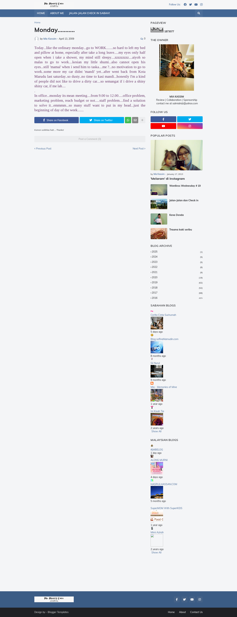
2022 (177, 267)
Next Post (138, 148)
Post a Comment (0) (90, 139)
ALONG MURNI (159, 460)
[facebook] (185, 4)
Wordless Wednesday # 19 (185, 185)
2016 (177, 297)
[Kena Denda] (159, 219)
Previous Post (43, 148)
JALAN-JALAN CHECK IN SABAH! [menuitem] (89, 13)
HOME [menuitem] (41, 13)
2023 (177, 261)
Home (37, 22)
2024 (177, 256)
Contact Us (196, 612)
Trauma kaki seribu (180, 229)
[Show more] (142, 120)
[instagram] (201, 4)
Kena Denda (176, 215)
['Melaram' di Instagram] (177, 155)
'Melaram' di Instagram (168, 179)
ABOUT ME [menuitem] (57, 13)
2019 (177, 282)
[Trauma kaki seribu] (159, 233)
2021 (177, 272)
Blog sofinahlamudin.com (164, 339)
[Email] (135, 120)
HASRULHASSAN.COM (164, 484)
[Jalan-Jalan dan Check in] (159, 204)
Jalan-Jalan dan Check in (183, 200)
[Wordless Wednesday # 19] (159, 189)
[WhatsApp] (128, 120)
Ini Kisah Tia (157, 411)
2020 (177, 277)
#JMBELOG (157, 449)
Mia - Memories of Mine (164, 387)
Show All (156, 431)
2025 (177, 251)
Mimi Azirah (157, 532)
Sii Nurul (155, 363)
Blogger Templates (58, 612)
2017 (177, 292)
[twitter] (190, 4)
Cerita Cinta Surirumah (163, 314)
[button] (199, 13)
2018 (177, 287)
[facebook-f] (163, 119)
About (182, 612)
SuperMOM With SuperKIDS (166, 508)
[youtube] (196, 4)
